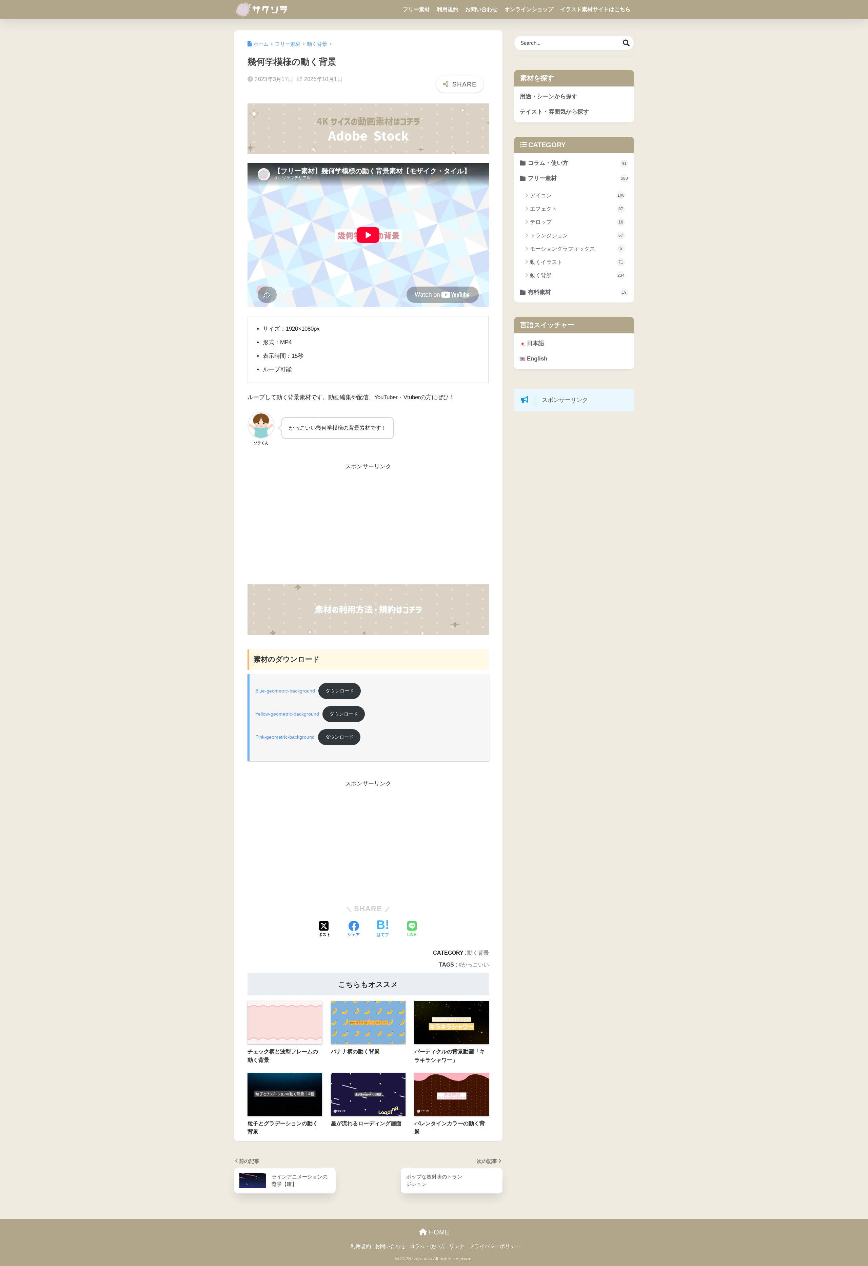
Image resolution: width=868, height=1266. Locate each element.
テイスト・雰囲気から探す (554, 112)
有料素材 (577, 292)
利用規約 (447, 9)
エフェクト (576, 209)
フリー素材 (416, 9)
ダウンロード (340, 691)
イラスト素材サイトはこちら (595, 9)
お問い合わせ (481, 9)
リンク (457, 1246)
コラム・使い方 (577, 163)
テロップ (576, 222)
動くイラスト (576, 262)
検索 (626, 43)
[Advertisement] (368, 528)
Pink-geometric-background (285, 737)
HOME (438, 1232)
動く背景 (478, 953)
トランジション (576, 235)
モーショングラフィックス (576, 249)
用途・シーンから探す (548, 96)
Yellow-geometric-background (287, 714)
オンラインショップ (529, 9)
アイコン (577, 195)
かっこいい (475, 964)
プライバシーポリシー (494, 1246)
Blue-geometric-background (285, 691)
